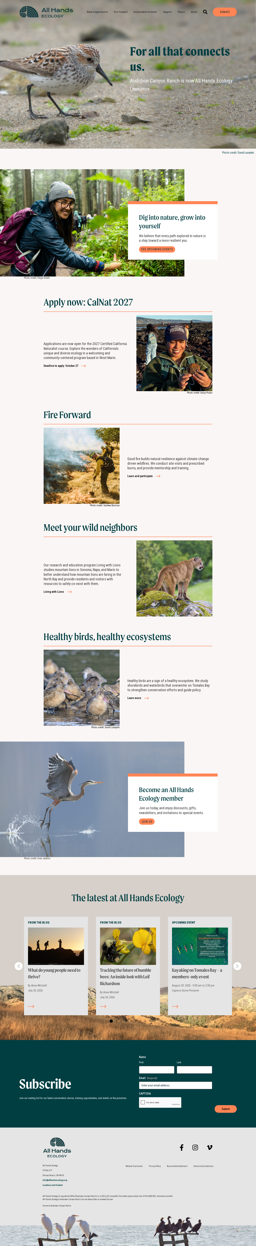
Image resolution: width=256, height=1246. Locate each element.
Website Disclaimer (134, 1166)
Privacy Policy (155, 1166)
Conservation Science (145, 12)
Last (179, 1062)
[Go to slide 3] (120, 1021)
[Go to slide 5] (130, 1021)
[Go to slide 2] (116, 1021)
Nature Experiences (97, 12)
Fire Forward (120, 12)
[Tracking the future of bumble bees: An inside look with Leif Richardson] (128, 946)
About (194, 12)
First (141, 1062)
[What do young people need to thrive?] (56, 946)
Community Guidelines (203, 1166)
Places (181, 12)
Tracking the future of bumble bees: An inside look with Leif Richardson (125, 977)
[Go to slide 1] (111, 1021)
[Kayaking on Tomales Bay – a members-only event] (200, 946)
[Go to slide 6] (135, 1021)
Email (148, 1078)
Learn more (142, 89)
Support (167, 12)
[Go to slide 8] (144, 1021)
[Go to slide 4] (125, 1021)
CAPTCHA (145, 1093)
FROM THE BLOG (38, 922)
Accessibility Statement (177, 1166)
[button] (205, 12)
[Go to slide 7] (140, 1021)
